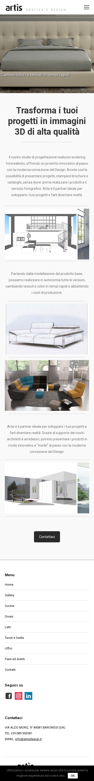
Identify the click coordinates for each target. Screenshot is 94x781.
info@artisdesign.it (28, 739)
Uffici (8, 648)
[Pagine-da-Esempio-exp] (40, 234)
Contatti (10, 669)
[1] (47, 385)
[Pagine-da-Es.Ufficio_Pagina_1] (40, 488)
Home (9, 584)
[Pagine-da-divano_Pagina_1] (47, 328)
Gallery (9, 595)
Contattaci (47, 537)
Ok (73, 775)
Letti (8, 627)
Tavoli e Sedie (14, 638)
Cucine (9, 606)
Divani (9, 616)
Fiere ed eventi (15, 659)
